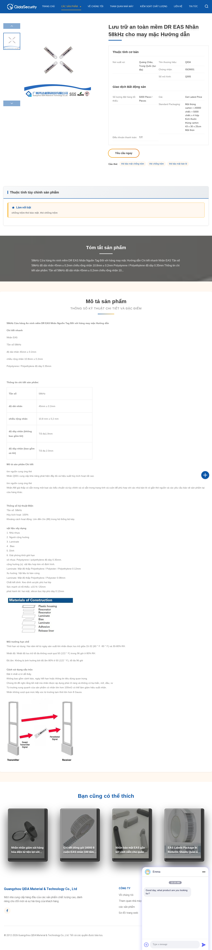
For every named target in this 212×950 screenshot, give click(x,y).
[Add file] (146, 944)
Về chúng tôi (95, 6)
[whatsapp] (208, 486)
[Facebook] (208, 471)
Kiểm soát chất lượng (153, 6)
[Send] (203, 944)
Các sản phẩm (70, 6)
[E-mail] (208, 478)
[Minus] (204, 872)
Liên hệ (178, 6)
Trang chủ (48, 6)
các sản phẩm (127, 906)
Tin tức (193, 6)
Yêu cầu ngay (123, 153)
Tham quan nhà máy (121, 6)
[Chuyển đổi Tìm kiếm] (206, 6)
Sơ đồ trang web (128, 912)
